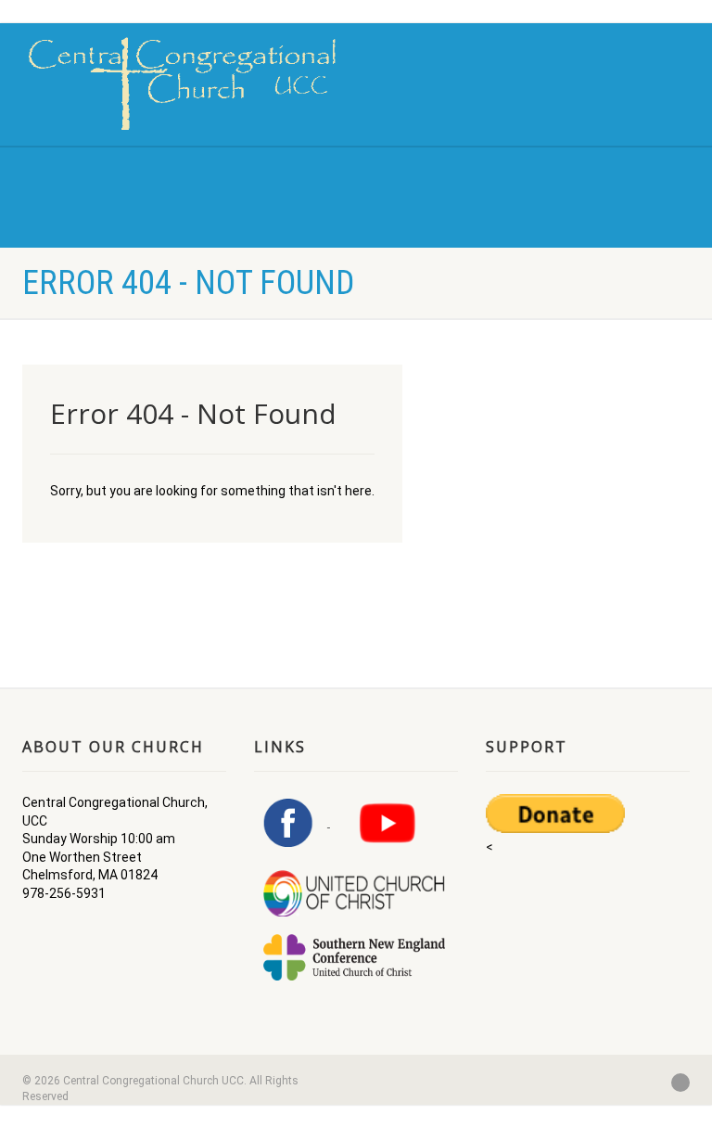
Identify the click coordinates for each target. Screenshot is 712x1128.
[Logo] (182, 83)
